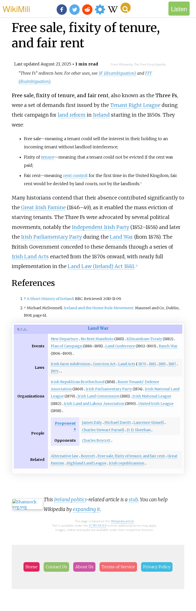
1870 (142, 364)
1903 (54, 371)
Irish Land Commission (98, 396)
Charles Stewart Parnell (103, 430)
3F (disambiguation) (117, 73)
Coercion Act (104, 364)
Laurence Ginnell (148, 422)
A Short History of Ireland (50, 298)
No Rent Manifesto (97, 339)
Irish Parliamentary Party (51, 237)
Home (32, 566)
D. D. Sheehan (139, 430)
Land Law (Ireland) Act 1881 (101, 266)
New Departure (64, 339)
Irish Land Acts (30, 256)
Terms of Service (118, 566)
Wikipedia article (122, 521)
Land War (121, 237)
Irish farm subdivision (70, 364)
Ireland (101, 115)
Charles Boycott (96, 440)
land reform (71, 115)
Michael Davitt (117, 422)
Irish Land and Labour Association (94, 403)
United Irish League (156, 403)
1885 (162, 364)
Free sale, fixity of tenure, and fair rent (131, 456)
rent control (75, 175)
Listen (179, 8)
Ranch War (168, 346)
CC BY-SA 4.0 (97, 525)
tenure (47, 157)
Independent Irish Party (100, 227)
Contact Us (56, 566)
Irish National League (151, 396)
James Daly (92, 422)
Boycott (88, 456)
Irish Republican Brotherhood (77, 382)
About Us (84, 566)
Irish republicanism (126, 463)
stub (133, 499)
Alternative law (64, 456)
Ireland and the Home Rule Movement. (99, 308)
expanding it (86, 509)
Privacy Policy (156, 566)
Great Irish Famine (43, 207)
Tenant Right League (135, 105)
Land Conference (120, 346)
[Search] (125, 8)
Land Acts (126, 364)
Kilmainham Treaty (144, 339)
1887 (172, 364)
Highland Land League (86, 463)
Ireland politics (70, 499)
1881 (152, 364)
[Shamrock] (28, 507)
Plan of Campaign (66, 346)
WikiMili (16, 8)
